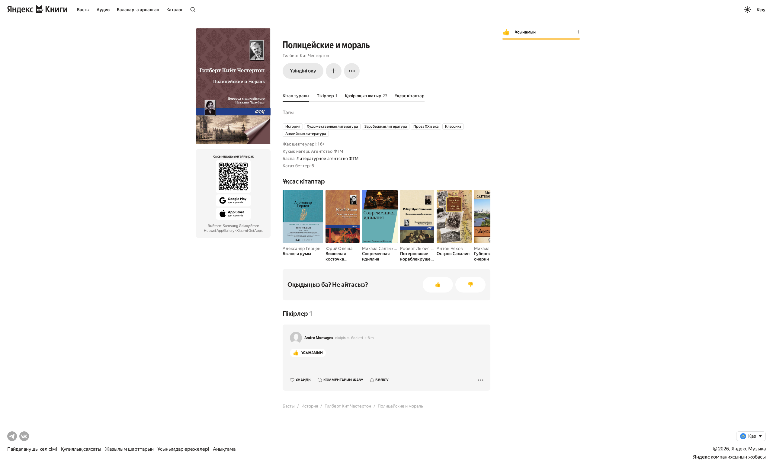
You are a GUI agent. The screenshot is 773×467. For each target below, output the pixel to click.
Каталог (174, 9)
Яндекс (701, 457)
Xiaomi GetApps (249, 231)
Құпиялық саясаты (81, 449)
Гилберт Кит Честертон (306, 55)
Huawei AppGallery (219, 231)
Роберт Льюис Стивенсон (426, 248)
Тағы (288, 112)
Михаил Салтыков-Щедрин (389, 248)
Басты (83, 9)
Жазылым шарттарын (129, 449)
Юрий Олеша (339, 248)
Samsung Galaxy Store (241, 226)
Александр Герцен (301, 248)
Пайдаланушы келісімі (32, 449)
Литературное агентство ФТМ (327, 158)
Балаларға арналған (138, 9)
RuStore (214, 226)
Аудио (103, 9)
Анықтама (224, 449)
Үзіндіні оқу (303, 71)
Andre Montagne (318, 338)
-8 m (370, 338)
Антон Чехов (450, 248)
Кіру (761, 9)
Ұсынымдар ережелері (183, 449)
